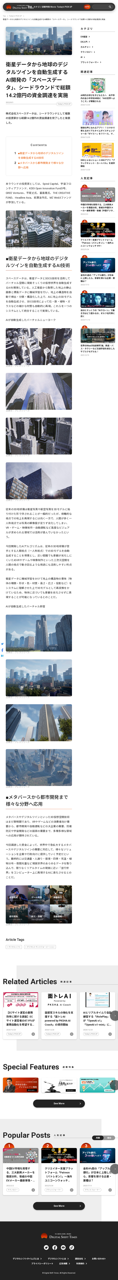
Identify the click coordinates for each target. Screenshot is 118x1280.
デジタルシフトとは (57, 1259)
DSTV (87, 7)
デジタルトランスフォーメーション (41, 947)
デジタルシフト (14, 947)
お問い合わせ (98, 1259)
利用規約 (80, 1264)
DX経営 (84, 37)
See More (59, 1103)
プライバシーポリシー (41, 1264)
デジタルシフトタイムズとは (26, 1259)
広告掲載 (63, 1264)
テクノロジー (87, 52)
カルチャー (86, 47)
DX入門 (84, 42)
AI (81, 57)
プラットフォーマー (90, 62)
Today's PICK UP (64, 104)
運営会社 (79, 1259)
